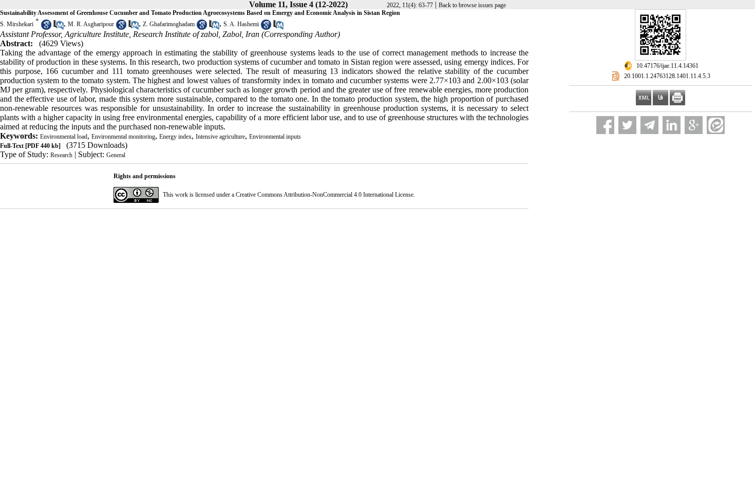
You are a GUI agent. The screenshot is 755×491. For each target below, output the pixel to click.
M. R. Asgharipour (91, 24)
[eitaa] (716, 125)
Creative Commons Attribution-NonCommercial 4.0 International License (324, 194)
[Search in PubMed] (58, 27)
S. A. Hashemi (241, 24)
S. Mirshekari (16, 24)
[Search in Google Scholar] (46, 27)
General (115, 155)
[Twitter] (627, 125)
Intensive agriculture (220, 136)
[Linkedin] (672, 125)
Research (61, 155)
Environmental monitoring (123, 136)
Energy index (175, 136)
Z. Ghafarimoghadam (169, 24)
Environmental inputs (275, 136)
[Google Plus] (694, 125)
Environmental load (63, 136)
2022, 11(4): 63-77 (410, 5)
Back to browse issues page (472, 5)
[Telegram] (649, 125)
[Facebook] (605, 125)
